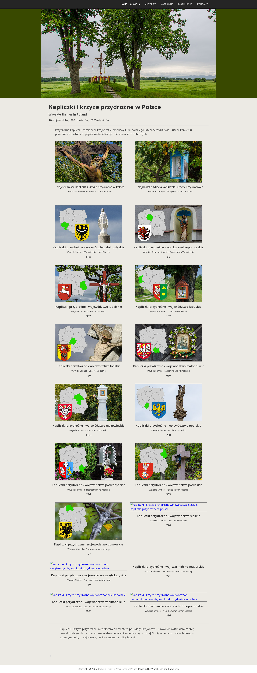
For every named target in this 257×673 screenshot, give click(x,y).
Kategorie (167, 4)
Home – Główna (130, 4)
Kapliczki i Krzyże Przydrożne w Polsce (117, 668)
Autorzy (150, 4)
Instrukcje (185, 4)
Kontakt (202, 4)
